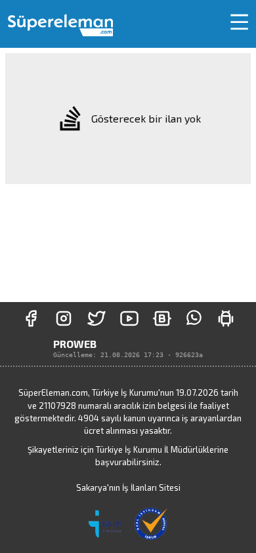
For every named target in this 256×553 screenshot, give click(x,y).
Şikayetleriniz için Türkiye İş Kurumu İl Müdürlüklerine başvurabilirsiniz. (128, 455)
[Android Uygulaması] (226, 318)
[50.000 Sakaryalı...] (31, 318)
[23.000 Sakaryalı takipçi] (64, 318)
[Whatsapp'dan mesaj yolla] (194, 318)
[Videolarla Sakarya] (129, 318)
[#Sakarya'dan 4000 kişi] (96, 318)
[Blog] (162, 318)
